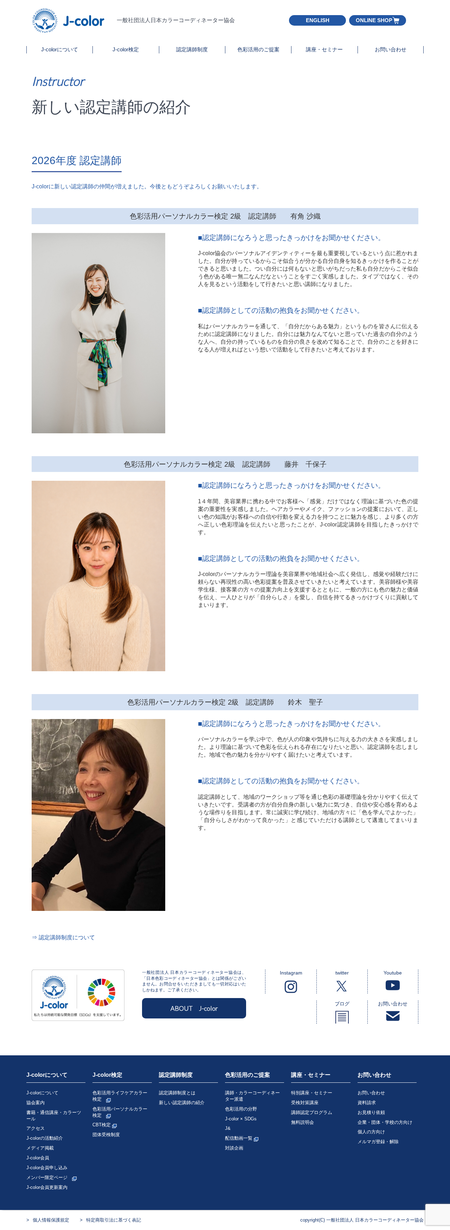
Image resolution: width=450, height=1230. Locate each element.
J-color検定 (125, 49)
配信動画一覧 (239, 1138)
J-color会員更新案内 (47, 1187)
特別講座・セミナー (311, 1092)
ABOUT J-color (194, 1008)
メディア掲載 (40, 1148)
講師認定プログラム (311, 1112)
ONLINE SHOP (374, 20)
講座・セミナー (324, 49)
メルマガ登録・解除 (378, 1141)
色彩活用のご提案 (258, 49)
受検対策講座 (305, 1102)
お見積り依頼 (371, 1112)
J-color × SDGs (241, 1118)
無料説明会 (302, 1122)
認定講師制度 (192, 49)
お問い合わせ (390, 49)
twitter (342, 973)
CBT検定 (102, 1124)
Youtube (393, 973)
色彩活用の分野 (241, 1109)
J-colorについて (59, 49)
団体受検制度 (106, 1134)
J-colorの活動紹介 (44, 1138)
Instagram (291, 973)
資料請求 (367, 1102)
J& (228, 1128)
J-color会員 (37, 1157)
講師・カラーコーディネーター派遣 (252, 1096)
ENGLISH (317, 20)
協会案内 (35, 1102)
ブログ (342, 1003)
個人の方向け (371, 1131)
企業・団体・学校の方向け (385, 1122)
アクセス (35, 1128)
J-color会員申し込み (47, 1167)
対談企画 (234, 1148)
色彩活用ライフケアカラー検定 (119, 1096)
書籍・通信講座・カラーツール (53, 1115)
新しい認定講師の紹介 (182, 1102)
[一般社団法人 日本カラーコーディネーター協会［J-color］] (69, 30)
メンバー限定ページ (49, 1177)
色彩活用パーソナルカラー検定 (119, 1112)
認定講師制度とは (177, 1092)
